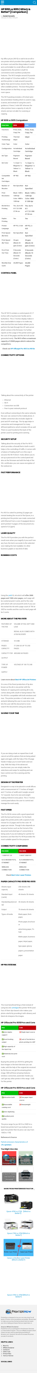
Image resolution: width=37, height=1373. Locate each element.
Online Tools (6, 1351)
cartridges (15, 1008)
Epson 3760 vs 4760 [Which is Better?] (18, 1296)
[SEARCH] (34, 2)
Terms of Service (8, 1355)
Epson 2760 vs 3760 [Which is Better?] (18, 1234)
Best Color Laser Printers (21, 875)
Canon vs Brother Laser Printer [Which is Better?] (18, 1259)
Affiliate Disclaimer (8, 1348)
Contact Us (6, 1349)
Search (34, 1190)
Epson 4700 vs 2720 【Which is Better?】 (18, 1212)
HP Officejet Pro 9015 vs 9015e (23, 349)
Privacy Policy (7, 1353)
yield (10, 595)
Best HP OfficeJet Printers (25, 680)
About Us (6, 1345)
